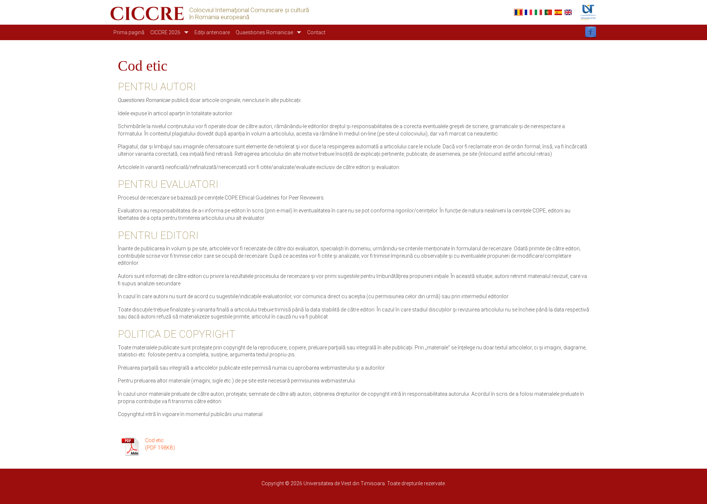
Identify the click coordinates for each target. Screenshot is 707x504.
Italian (538, 12)
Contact (316, 32)
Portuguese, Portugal (548, 12)
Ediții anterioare (212, 32)
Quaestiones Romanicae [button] (264, 32)
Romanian (518, 12)
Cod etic (154, 440)
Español (558, 12)
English (568, 12)
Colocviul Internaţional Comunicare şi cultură (249, 10)
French (528, 12)
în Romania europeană (219, 17)
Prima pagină (128, 32)
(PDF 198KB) (160, 448)
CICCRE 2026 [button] (165, 32)
